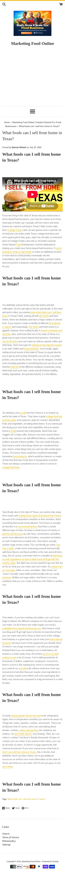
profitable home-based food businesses (21, 628)
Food (18, 244)
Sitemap (6, 844)
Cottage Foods (14, 230)
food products (20, 456)
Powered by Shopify (50, 861)
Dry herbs (34, 326)
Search (5, 833)
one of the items (10, 341)
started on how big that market (47, 345)
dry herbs (44, 316)
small (23, 412)
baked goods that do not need (26, 715)
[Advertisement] (32, 77)
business (6, 577)
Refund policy (9, 841)
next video (7, 766)
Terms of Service (10, 837)
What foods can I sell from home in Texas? (26, 799)
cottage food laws (11, 467)
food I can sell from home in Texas (19, 752)
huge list (14, 367)
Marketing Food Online (31, 861)
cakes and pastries (28, 730)
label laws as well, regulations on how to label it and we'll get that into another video (32, 559)
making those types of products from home (39, 515)
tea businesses (31, 348)
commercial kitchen (27, 526)
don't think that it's (23, 734)
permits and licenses (12, 533)
